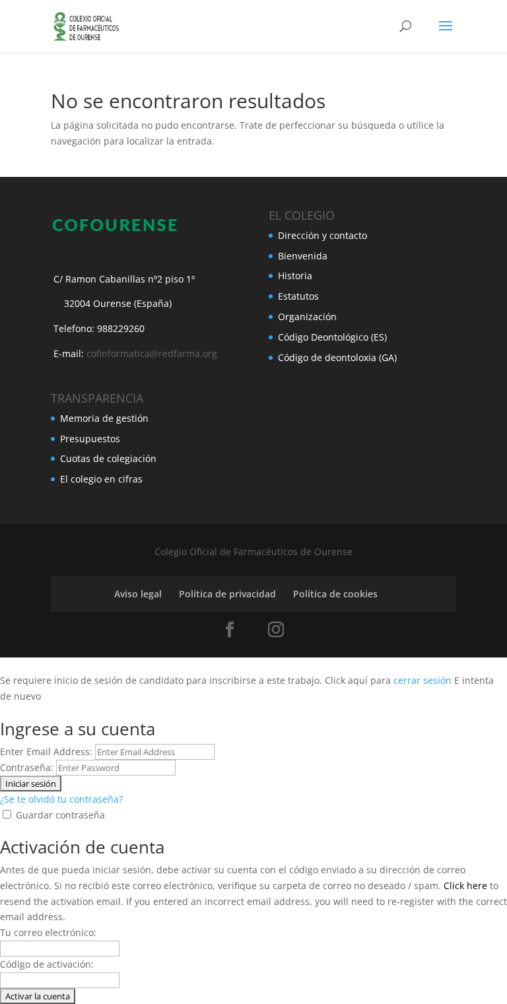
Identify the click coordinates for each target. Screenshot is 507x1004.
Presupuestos (90, 438)
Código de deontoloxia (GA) (337, 357)
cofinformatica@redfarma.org (151, 353)
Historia (295, 275)
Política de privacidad (227, 593)
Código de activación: (47, 964)
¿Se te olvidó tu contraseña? (61, 799)
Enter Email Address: (46, 751)
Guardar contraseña (60, 815)
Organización (307, 316)
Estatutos (298, 296)
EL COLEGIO (302, 215)
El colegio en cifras (101, 479)
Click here (465, 885)
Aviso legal (138, 593)
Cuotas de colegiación (108, 458)
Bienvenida (302, 256)
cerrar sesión (422, 680)
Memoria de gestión (104, 418)
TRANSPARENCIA (97, 398)
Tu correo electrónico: (48, 932)
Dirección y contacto (322, 235)
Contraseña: (26, 767)
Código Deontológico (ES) (332, 337)
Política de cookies (335, 593)
